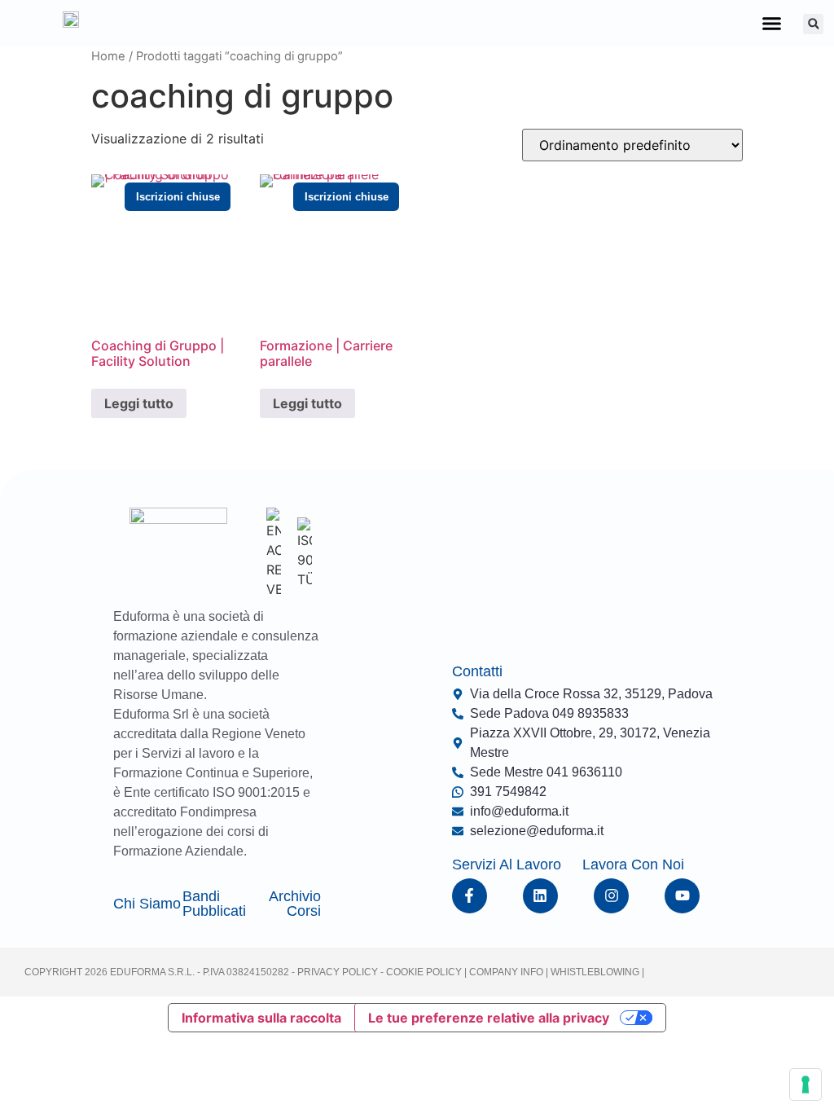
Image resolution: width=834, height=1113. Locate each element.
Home (108, 56)
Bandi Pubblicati (214, 903)
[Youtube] (682, 895)
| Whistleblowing (594, 972)
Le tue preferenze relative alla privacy (488, 1018)
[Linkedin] (540, 895)
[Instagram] (611, 895)
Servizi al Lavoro (506, 864)
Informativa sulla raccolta (261, 1018)
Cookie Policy (423, 972)
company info (507, 972)
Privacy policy (337, 972)
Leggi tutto (138, 403)
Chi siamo (147, 903)
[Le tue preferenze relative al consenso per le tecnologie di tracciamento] (805, 1084)
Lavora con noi (633, 864)
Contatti (477, 671)
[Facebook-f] (469, 895)
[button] (772, 23)
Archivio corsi (295, 903)
